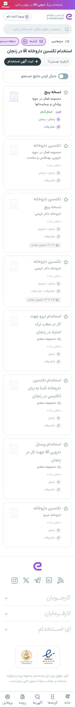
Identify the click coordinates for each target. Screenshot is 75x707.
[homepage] (37, 566)
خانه (67, 702)
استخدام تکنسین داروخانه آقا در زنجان (39, 51)
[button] (60, 41)
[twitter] (26, 580)
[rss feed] (60, 580)
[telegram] (37, 580)
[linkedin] (49, 580)
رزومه (22, 702)
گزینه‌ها (53, 702)
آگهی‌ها (37, 702)
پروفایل (7, 702)
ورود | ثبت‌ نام (15, 16)
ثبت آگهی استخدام (21, 61)
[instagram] (14, 580)
